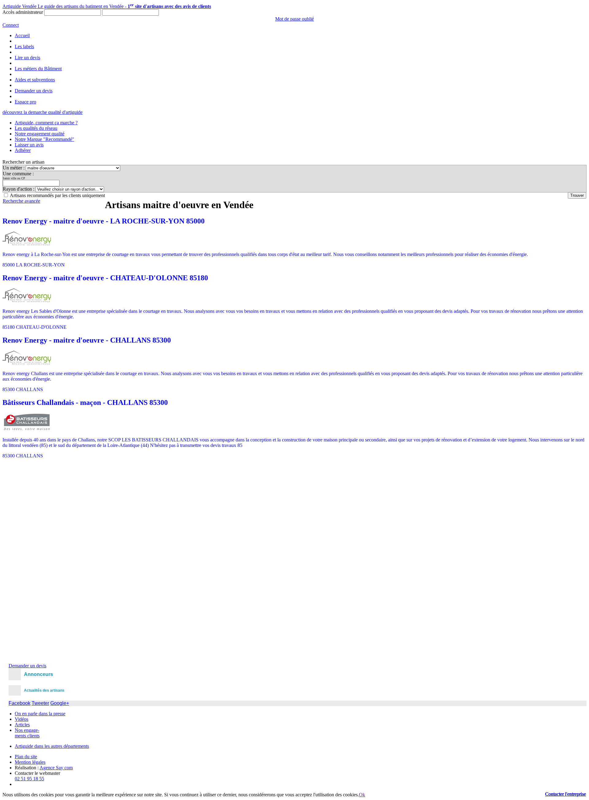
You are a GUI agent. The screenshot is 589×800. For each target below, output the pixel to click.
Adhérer (23, 150)
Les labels (24, 46)
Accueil (22, 35)
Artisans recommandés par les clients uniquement (57, 195)
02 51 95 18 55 (29, 778)
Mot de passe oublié (294, 18)
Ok (362, 794)
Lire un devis (27, 57)
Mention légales (30, 762)
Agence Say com (56, 767)
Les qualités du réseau (36, 128)
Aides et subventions (35, 79)
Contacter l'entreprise (565, 794)
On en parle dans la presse (40, 713)
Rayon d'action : (19, 189)
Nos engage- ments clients (27, 733)
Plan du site (26, 756)
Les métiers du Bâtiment (38, 68)
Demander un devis (33, 90)
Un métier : (14, 167)
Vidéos (21, 719)
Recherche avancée (21, 201)
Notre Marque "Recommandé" (44, 139)
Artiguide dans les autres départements (52, 746)
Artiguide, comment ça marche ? (46, 122)
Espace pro (25, 101)
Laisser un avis (29, 144)
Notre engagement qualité (39, 133)
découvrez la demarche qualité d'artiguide (42, 112)
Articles (22, 724)
